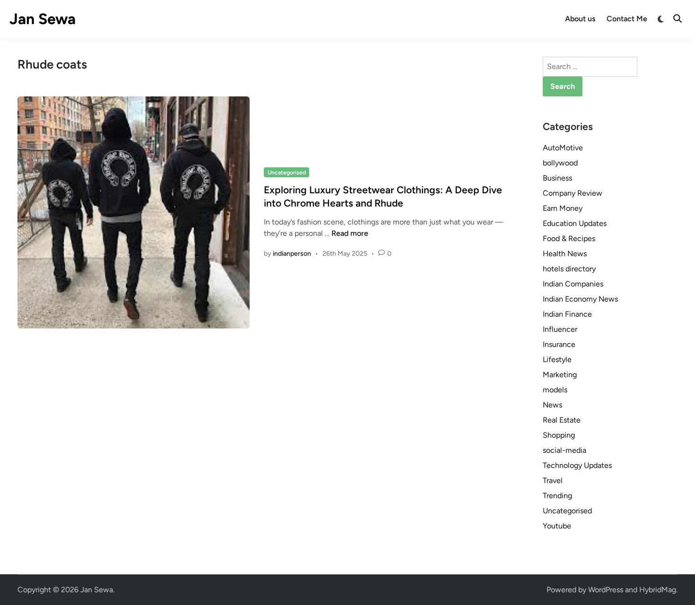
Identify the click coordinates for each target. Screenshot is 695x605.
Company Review (572, 193)
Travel (553, 480)
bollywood (560, 162)
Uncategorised (287, 172)
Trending (557, 495)
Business (557, 177)
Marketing (560, 374)
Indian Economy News (580, 298)
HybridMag (657, 589)
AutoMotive (563, 147)
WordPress (605, 589)
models (555, 389)
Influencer (560, 329)
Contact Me (627, 18)
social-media (564, 450)
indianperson (292, 254)
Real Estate (562, 419)
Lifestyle (557, 359)
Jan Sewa (42, 19)
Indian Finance (567, 314)
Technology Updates (577, 465)
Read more (349, 233)
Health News (565, 253)
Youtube (557, 525)
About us (580, 18)
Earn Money (562, 208)
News (552, 404)
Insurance (559, 344)
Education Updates (575, 223)
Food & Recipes (569, 238)
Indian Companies (573, 283)
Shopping (559, 435)
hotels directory (569, 268)
